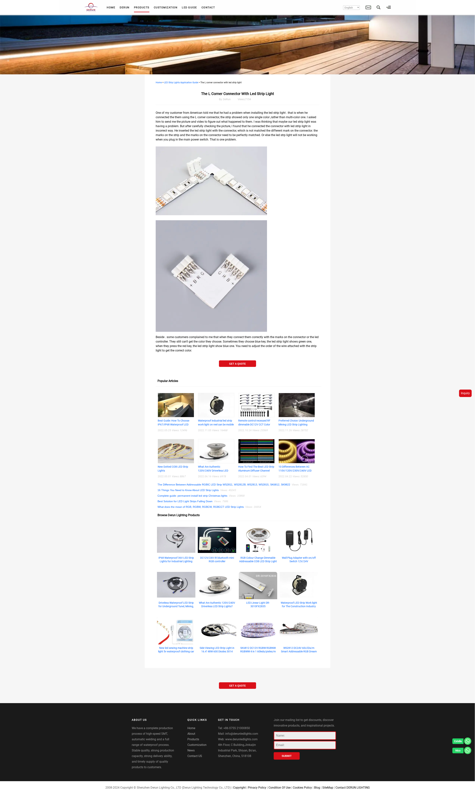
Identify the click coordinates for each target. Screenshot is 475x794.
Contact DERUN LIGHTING (352, 787)
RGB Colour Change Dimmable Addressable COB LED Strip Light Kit (258, 561)
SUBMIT (287, 755)
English (349, 7)
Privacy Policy (257, 787)
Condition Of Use (279, 787)
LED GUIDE (189, 7)
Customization (197, 745)
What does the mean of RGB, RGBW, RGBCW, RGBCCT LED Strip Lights (201, 506)
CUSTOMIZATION (166, 7)
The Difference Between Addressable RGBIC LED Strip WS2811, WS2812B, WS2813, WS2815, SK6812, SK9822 (224, 484)
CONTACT (208, 7)
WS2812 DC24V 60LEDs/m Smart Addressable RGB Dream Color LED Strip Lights (299, 651)
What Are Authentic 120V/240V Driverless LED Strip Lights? (213, 470)
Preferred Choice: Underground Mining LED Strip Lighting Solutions (296, 424)
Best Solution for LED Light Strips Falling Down (185, 501)
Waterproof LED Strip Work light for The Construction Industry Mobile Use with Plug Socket (299, 606)
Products (193, 739)
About (191, 733)
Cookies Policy (302, 787)
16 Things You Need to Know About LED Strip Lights (188, 490)
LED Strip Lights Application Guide (181, 82)
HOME (111, 7)
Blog (317, 787)
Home (159, 82)
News (191, 750)
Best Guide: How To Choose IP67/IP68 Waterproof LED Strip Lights (173, 424)
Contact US (194, 756)
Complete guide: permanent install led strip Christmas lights (192, 495)
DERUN (125, 7)
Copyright (239, 787)
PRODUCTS (141, 7)
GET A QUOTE (237, 363)
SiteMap (327, 787)
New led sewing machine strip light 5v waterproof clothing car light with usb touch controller (176, 651)
